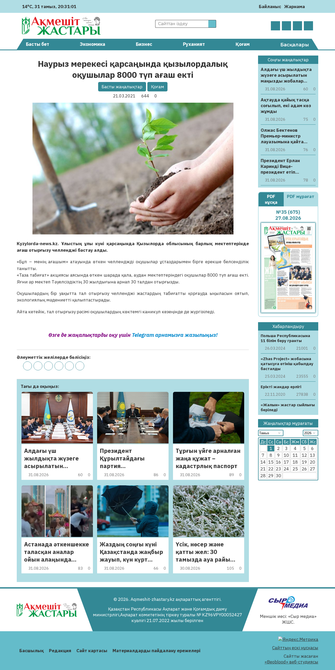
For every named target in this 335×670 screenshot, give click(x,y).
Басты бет (37, 44)
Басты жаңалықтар (122, 87)
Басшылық (31, 650)
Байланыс (270, 6)
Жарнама (294, 6)
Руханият (194, 44)
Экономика (92, 44)
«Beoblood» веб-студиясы (291, 662)
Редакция (60, 650)
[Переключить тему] (310, 6)
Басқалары (294, 45)
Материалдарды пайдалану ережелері (156, 650)
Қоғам (243, 44)
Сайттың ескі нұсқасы (295, 648)
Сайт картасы (91, 650)
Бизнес (144, 44)
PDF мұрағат (300, 196)
